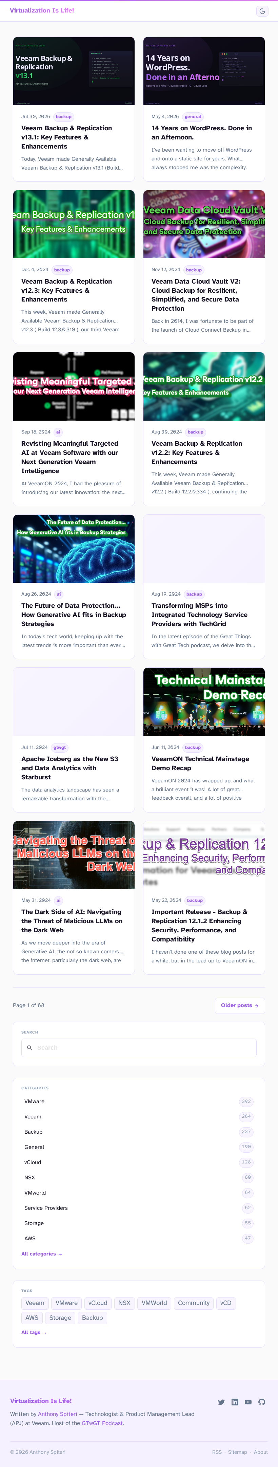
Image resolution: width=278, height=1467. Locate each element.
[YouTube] (248, 1402)
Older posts (236, 1005)
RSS (217, 1452)
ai (58, 432)
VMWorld (154, 1303)
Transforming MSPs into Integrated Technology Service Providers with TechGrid (199, 615)
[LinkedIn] (235, 1402)
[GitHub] (262, 1402)
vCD (226, 1303)
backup (64, 116)
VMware (67, 1303)
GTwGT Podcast (102, 1423)
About (261, 1452)
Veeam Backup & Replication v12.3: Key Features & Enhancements (66, 291)
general (193, 116)
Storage (60, 1318)
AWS (31, 1318)
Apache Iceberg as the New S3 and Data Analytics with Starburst (69, 768)
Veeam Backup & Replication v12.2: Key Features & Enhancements (197, 453)
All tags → (34, 1332)
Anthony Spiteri (57, 1414)
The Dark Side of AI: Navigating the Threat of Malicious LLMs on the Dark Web (71, 921)
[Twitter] (221, 1402)
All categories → (42, 1254)
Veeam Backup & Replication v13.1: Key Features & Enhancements (66, 137)
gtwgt (60, 747)
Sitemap (237, 1452)
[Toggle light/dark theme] (262, 11)
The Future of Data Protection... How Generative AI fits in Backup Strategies (73, 615)
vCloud (97, 1303)
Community (194, 1303)
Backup (92, 1318)
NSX (124, 1303)
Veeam (34, 1303)
